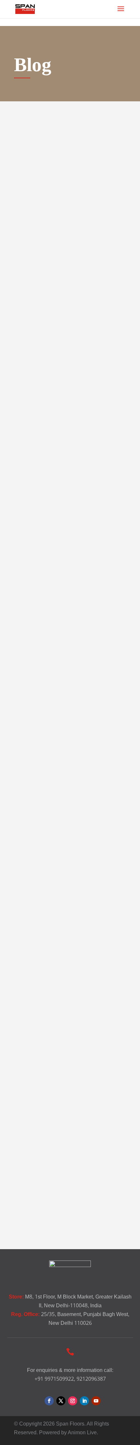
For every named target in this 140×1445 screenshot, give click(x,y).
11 (70, 1215)
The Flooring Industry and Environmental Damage (61, 681)
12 (87, 1215)
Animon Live (82, 1432)
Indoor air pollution (55, 1085)
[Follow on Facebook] (49, 1400)
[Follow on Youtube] (96, 1400)
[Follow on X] (60, 1400)
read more (47, 335)
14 (122, 1215)
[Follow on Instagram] (72, 1400)
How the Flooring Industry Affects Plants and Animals (62, 230)
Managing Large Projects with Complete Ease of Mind (67, 899)
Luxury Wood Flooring (62, 445)
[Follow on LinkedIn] (84, 1400)
